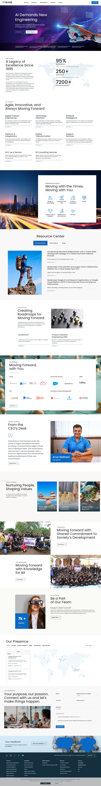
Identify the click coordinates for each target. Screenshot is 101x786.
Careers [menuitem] (60, 2)
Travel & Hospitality (73, 202)
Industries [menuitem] (34, 2)
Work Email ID (80, 700)
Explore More (12, 463)
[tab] (40, 243)
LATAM (14, 645)
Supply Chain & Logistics (50, 215)
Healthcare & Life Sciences (61, 215)
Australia (80, 767)
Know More (8, 161)
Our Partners (63, 765)
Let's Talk (95, 2)
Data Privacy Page (68, 780)
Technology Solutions (11, 765)
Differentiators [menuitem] (44, 2)
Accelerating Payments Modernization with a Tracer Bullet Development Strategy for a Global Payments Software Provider (71, 253)
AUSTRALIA (37, 645)
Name (57, 693)
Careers (80, 760)
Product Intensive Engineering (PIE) (50, 765)
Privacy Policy (76, 717)
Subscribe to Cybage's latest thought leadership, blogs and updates (75, 720)
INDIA (8, 645)
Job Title (58, 700)
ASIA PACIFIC (46, 645)
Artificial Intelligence (10, 767)
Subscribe (90, 755)
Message (58, 707)
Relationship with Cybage (83, 693)
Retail (84, 201)
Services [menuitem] (26, 2)
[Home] (7, 2)
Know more (8, 127)
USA (79, 769)
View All (12, 406)
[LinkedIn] (6, 755)
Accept (45, 783)
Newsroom (62, 769)
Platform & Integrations (11, 769)
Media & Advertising (50, 202)
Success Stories (32, 32)
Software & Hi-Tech (61, 202)
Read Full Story (50, 262)
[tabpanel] (50, 272)
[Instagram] (10, 755)
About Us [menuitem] (53, 2)
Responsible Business (65, 767)
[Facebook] (18, 755)
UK (78, 771)
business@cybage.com (16, 665)
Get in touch (60, 726)
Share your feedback (38, 743)
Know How (19, 32)
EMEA (30, 645)
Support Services (10, 773)
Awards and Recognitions (65, 771)
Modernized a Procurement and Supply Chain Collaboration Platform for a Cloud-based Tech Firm (72, 268)
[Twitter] (14, 755)
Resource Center (64, 773)
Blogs (64, 243)
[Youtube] (22, 755)
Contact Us (80, 762)
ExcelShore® (44, 762)
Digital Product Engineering (12, 762)
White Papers (54, 243)
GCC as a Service (10, 775)
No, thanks (56, 783)
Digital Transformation (11, 771)
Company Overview (64, 762)
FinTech (73, 214)
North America (22, 645)
